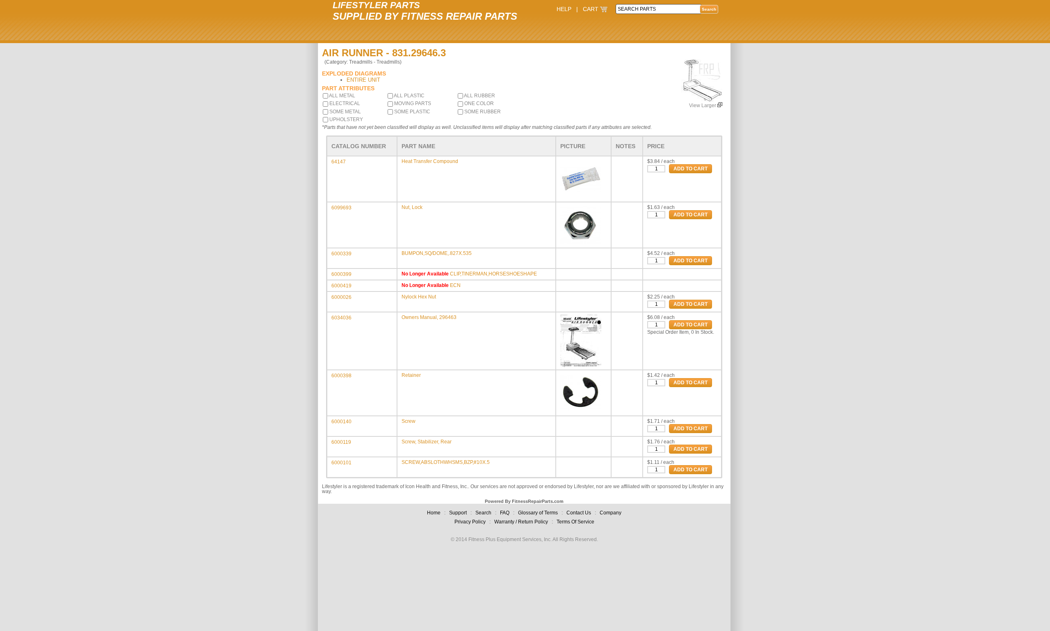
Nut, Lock (412, 207)
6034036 (341, 318)
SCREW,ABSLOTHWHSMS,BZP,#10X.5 (446, 462)
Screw (408, 421)
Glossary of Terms (538, 513)
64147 (338, 162)
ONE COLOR (478, 103)
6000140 (341, 421)
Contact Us (578, 513)
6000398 (341, 376)
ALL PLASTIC (409, 96)
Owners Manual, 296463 (429, 317)
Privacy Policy (470, 522)
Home (434, 513)
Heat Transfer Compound (430, 161)
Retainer (411, 375)
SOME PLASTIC (411, 112)
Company (610, 513)
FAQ (504, 513)
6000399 (341, 274)
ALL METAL (341, 96)
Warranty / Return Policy (521, 522)
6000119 (341, 442)
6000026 (341, 297)
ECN (455, 285)
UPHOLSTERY (345, 119)
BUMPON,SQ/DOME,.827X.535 (437, 253)
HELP (564, 9)
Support (458, 513)
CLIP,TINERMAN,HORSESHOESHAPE (493, 274)
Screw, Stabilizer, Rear (427, 442)
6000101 (341, 463)
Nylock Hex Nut (419, 297)
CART (591, 9)
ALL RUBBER (479, 96)
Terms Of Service (575, 522)
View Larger (703, 105)
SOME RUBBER (482, 112)
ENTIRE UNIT (363, 80)
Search (483, 513)
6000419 (341, 286)
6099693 (341, 208)
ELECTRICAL (344, 103)
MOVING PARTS (412, 103)
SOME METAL (344, 112)
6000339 (341, 254)
